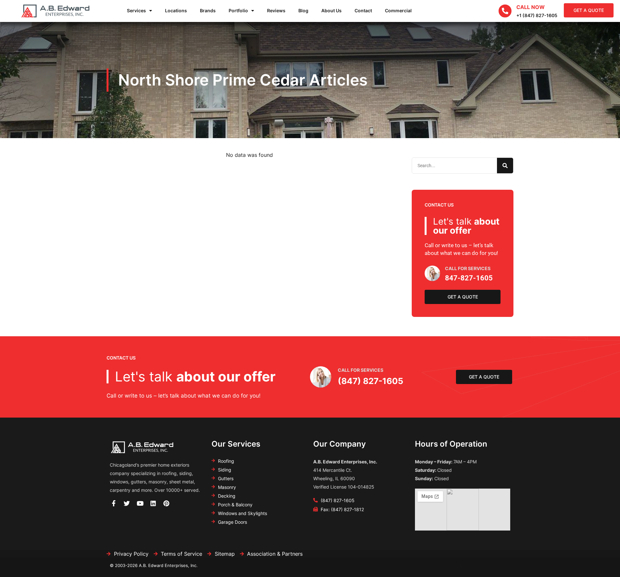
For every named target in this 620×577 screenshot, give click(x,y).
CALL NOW (530, 7)
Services (136, 10)
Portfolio (238, 10)
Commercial (398, 10)
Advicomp (500, 565)
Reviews (276, 10)
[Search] (505, 165)
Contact (363, 10)
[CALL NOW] (505, 11)
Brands (208, 10)
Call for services (360, 370)
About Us (331, 10)
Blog (303, 10)
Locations (176, 10)
